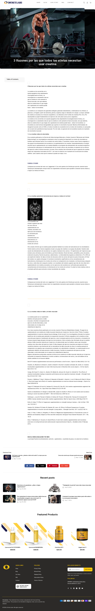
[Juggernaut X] (82, 534)
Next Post (89, 452)
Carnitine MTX (59, 547)
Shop (17, 568)
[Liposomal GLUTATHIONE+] (12, 534)
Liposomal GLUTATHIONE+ (12, 547)
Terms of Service (38, 580)
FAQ (17, 577)
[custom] (68, 588)
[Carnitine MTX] (59, 534)
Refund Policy (37, 571)
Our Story (18, 574)
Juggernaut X (82, 547)
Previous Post (7, 452)
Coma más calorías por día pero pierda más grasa (70, 455)
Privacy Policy (37, 568)
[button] (84, 2)
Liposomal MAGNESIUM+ (36, 547)
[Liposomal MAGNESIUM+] (36, 534)
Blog (17, 571)
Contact (18, 580)
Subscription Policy (38, 577)
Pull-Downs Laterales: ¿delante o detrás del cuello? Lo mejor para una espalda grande (29, 456)
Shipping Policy (37, 574)
